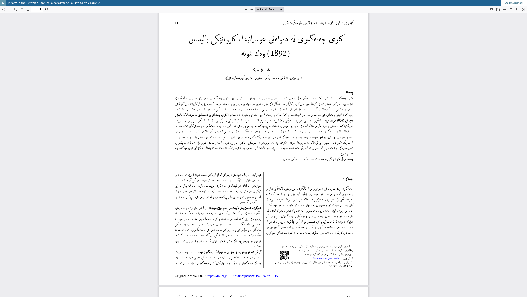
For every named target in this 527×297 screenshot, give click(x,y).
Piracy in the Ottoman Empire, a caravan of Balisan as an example (54, 3)
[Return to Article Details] (3, 3)
